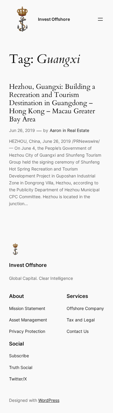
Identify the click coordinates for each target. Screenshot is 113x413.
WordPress (48, 400)
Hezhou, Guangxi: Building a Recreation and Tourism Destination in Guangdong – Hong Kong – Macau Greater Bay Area (52, 103)
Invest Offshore (54, 19)
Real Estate (78, 130)
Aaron (55, 130)
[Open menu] (100, 19)
